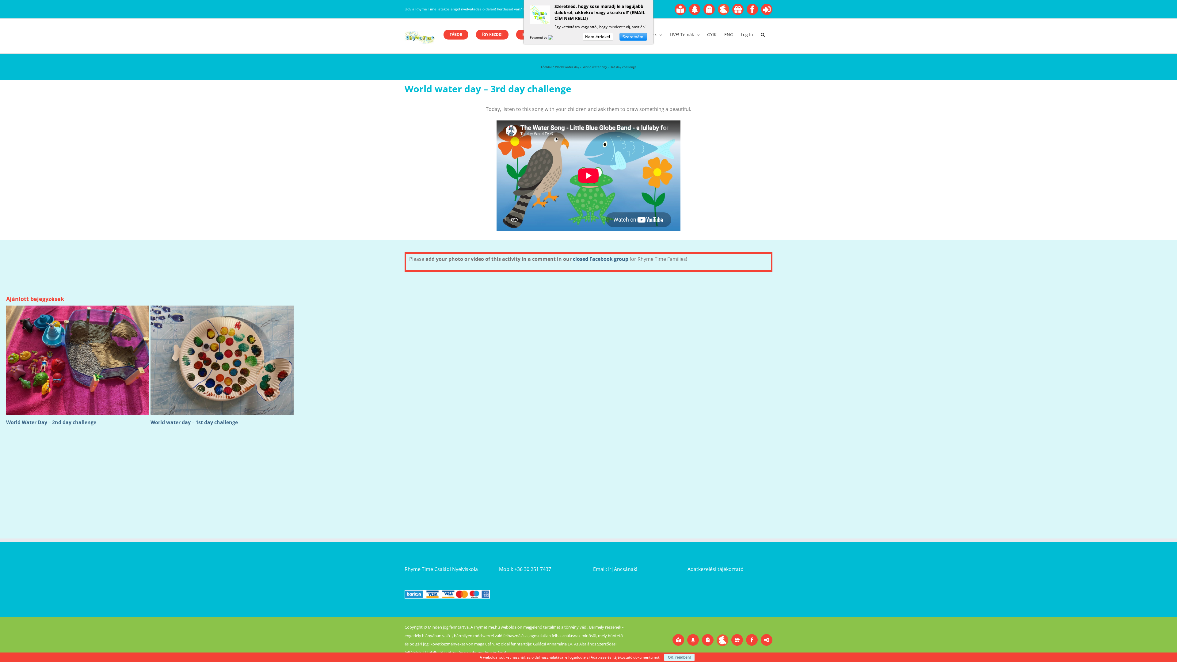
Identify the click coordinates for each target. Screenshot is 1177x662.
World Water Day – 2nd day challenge (51, 422)
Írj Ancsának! (622, 569)
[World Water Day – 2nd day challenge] (77, 309)
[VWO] (554, 37)
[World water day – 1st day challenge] (221, 309)
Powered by (539, 37)
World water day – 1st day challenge (194, 422)
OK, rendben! (679, 657)
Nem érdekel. (598, 36)
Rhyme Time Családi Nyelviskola (441, 569)
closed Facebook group (600, 259)
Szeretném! (633, 36)
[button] (763, 35)
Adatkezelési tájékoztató (716, 569)
